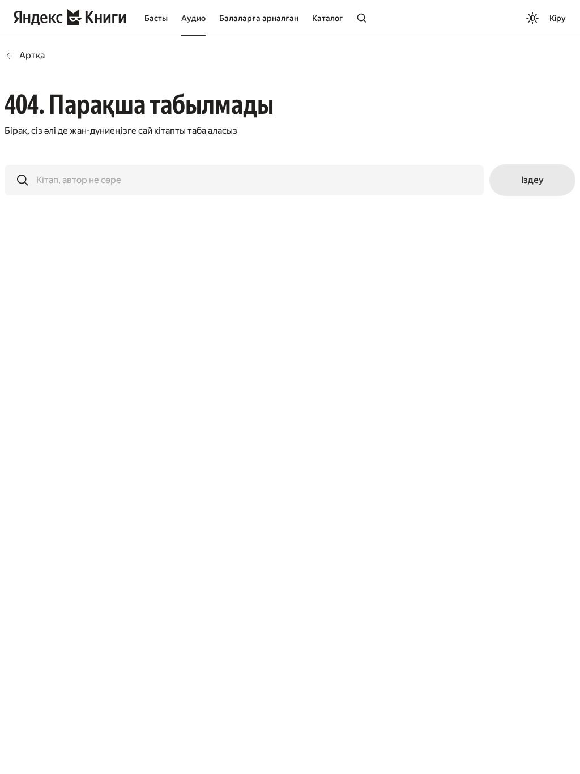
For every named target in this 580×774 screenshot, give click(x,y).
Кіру (557, 18)
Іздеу (532, 180)
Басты (156, 18)
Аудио (193, 18)
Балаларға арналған (258, 18)
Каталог (327, 18)
